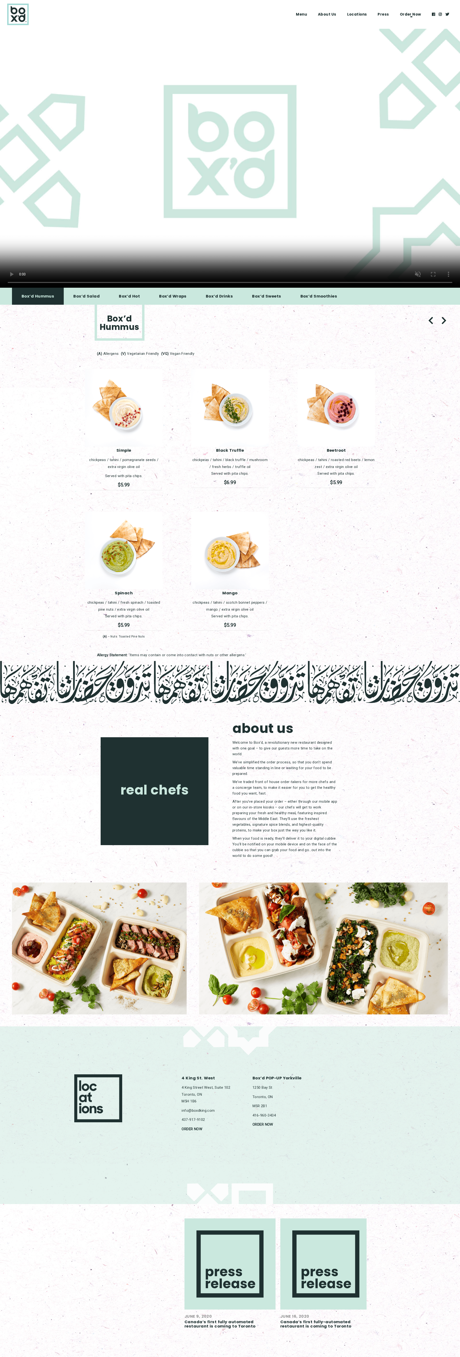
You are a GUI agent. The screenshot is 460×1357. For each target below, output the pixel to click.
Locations (357, 14)
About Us (327, 14)
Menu (301, 14)
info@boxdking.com (198, 1110)
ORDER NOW (192, 1129)
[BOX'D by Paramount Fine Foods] (18, 14)
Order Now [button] (410, 14)
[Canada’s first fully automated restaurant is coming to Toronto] (230, 1264)
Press (383, 14)
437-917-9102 (193, 1119)
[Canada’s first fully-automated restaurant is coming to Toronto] (325, 1264)
